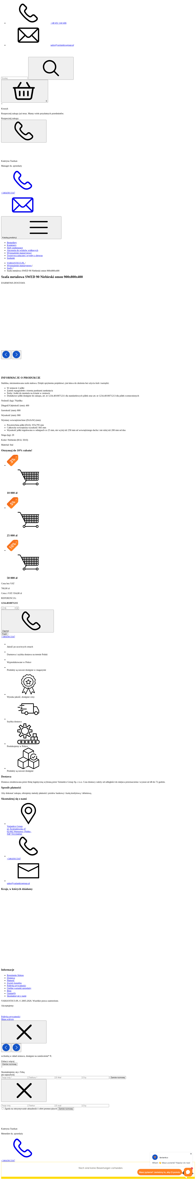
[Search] (51, 68)
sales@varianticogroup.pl (62, 45)
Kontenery (12, 245)
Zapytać (6, 631)
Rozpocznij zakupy (10, 118)
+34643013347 (8, 636)
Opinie (11, 993)
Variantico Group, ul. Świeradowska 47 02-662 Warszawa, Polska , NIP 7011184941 (19, 830)
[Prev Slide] (6, 354)
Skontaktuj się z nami (16, 996)
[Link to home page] (18, 55)
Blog (9, 991)
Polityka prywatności (16, 985)
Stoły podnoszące (15, 248)
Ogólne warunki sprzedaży (19, 988)
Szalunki (11, 258)
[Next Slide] (16, 354)
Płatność (10, 980)
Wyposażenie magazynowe (19, 253)
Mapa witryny (7, 1019)
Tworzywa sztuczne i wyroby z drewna (25, 255)
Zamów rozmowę (9, 1064)
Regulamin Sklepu (15, 975)
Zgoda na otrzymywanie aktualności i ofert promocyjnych (31, 1108)
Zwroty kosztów (14, 983)
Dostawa (11, 978)
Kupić (4, 634)
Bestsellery (12, 242)
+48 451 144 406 (58, 23)
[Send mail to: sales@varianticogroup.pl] (22, 215)
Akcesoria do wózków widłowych (22, 250)
